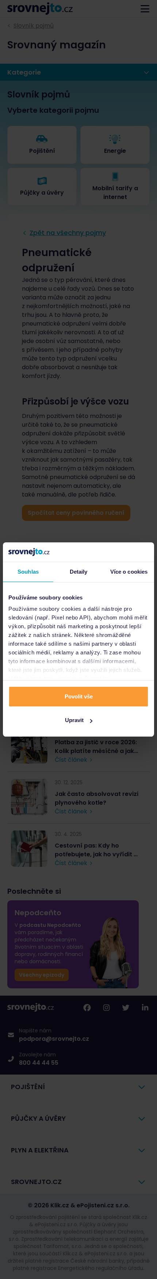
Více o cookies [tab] (129, 572)
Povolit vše (79, 696)
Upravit (74, 720)
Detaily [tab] (79, 572)
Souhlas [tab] (28, 572)
